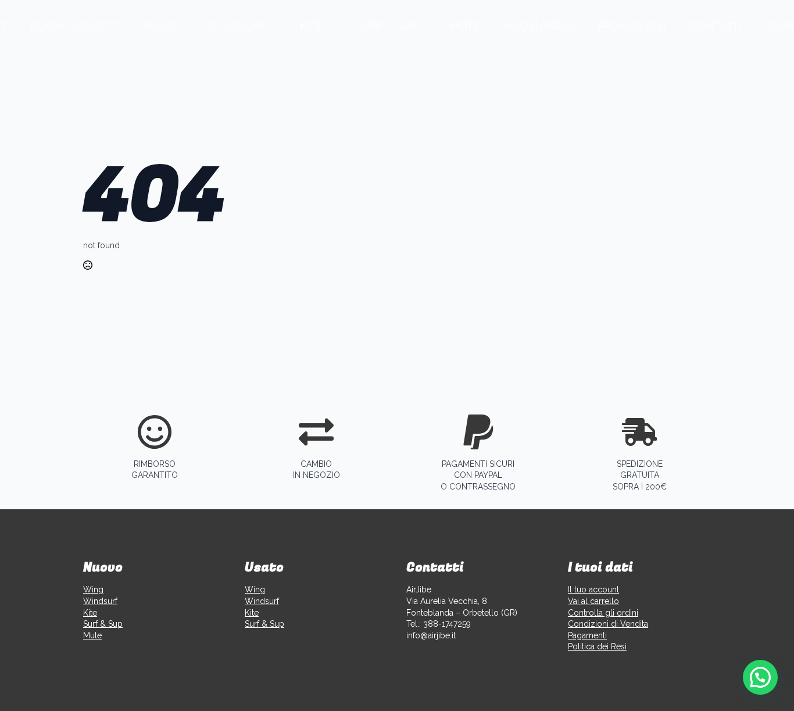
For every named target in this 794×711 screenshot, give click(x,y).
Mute (465, 26)
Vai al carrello (593, 601)
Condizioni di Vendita (608, 623)
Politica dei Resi (597, 646)
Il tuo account (593, 589)
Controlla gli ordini (603, 612)
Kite (311, 26)
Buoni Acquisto (75, 26)
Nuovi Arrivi (538, 26)
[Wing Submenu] (186, 26)
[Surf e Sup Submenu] (427, 26)
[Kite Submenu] (334, 26)
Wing (160, 26)
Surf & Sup (103, 623)
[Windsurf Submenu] (277, 26)
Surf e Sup (386, 26)
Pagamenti (587, 635)
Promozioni (631, 26)
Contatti (715, 26)
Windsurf (237, 26)
